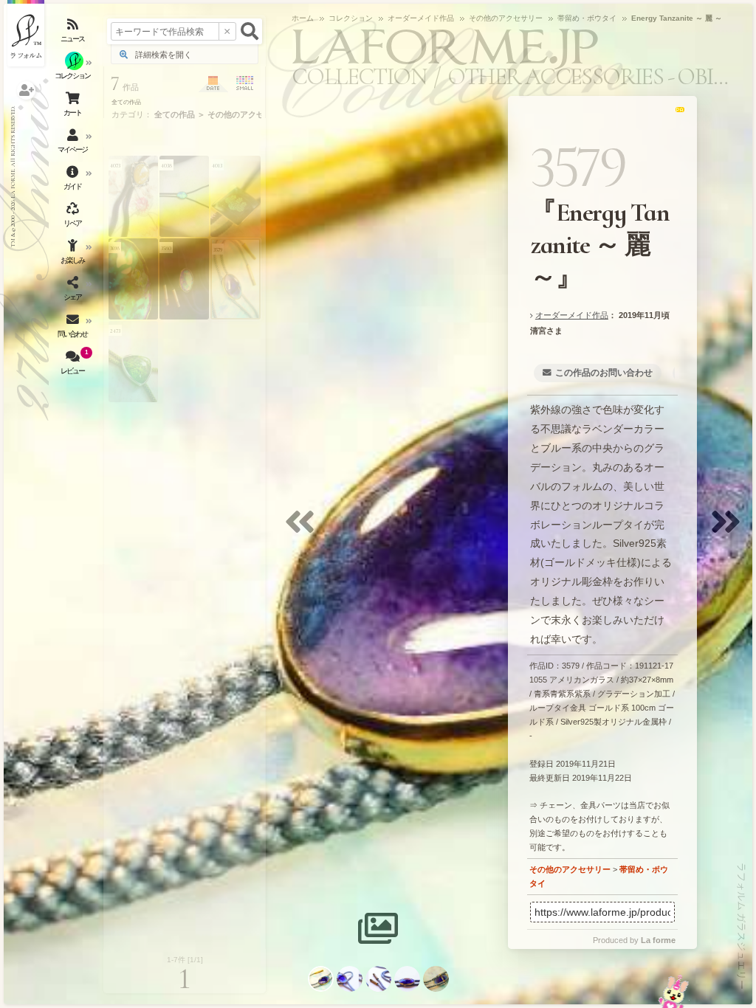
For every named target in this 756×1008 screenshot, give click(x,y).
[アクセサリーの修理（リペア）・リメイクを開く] (74, 217)
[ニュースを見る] (74, 33)
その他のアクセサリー (570, 869)
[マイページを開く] (74, 143)
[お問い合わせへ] (674, 991)
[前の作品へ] (303, 531)
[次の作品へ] (729, 531)
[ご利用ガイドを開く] (74, 180)
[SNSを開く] (74, 291)
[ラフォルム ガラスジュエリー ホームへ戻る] (25, 33)
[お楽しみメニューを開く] (74, 254)
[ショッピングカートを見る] (74, 107)
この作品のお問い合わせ (604, 372)
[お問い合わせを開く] (74, 328)
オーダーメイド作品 (571, 315)
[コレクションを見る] (74, 70)
